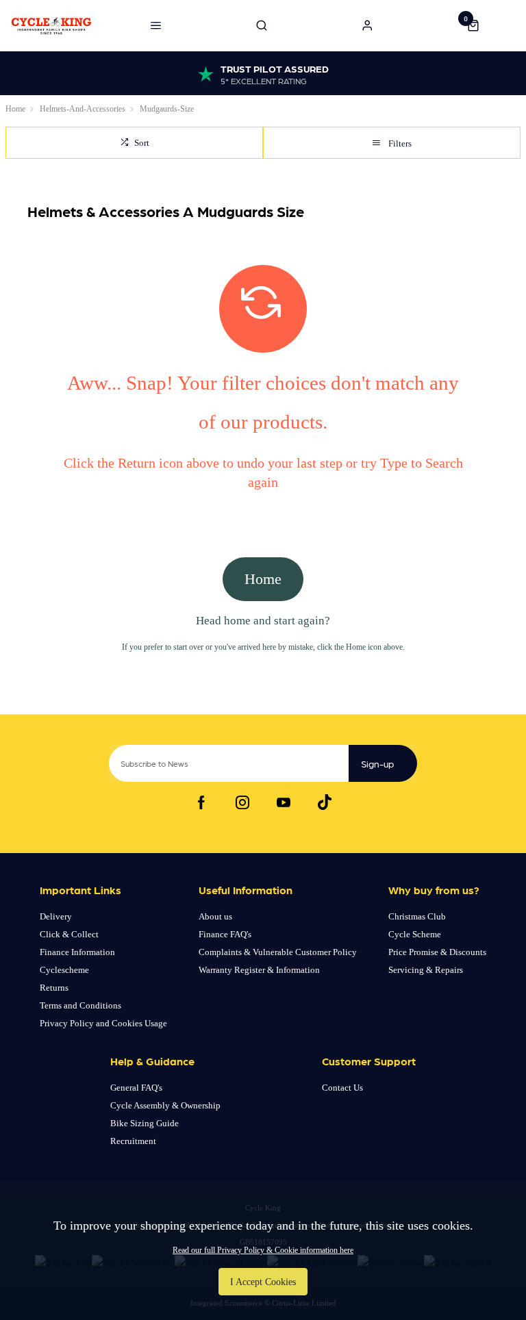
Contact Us (342, 1087)
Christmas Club (417, 916)
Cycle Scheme (414, 934)
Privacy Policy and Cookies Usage (103, 1023)
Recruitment (133, 1141)
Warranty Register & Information (259, 970)
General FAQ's (136, 1087)
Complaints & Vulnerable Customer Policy (278, 952)
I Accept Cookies (263, 1281)
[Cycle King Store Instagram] (242, 802)
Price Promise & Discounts (437, 952)
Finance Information (77, 952)
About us (215, 916)
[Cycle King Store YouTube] (283, 802)
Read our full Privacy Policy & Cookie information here (263, 1250)
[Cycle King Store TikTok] (325, 802)
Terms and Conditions (80, 1005)
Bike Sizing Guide (144, 1123)
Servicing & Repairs (425, 970)
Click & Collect (69, 934)
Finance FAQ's (225, 934)
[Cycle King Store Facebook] (201, 802)
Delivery (56, 916)
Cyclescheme (64, 970)
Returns (54, 987)
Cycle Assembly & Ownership (165, 1105)
